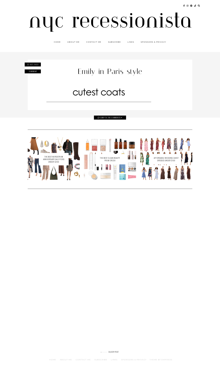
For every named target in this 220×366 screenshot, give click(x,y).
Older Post (114, 352)
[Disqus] (110, 233)
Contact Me (93, 42)
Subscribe (114, 42)
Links (131, 42)
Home (57, 42)
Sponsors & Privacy (153, 42)
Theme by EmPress (161, 359)
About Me (73, 42)
